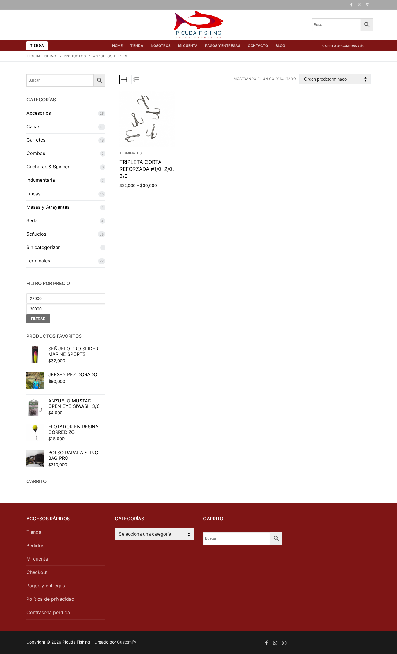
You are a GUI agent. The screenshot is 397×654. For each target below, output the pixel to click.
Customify (126, 641)
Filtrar (38, 319)
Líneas (33, 194)
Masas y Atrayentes (47, 207)
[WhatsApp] (359, 5)
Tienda (37, 45)
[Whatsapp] (275, 642)
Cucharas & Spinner (47, 166)
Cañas (33, 126)
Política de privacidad (50, 599)
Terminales (130, 153)
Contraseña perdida (48, 612)
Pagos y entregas (45, 585)
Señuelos (36, 234)
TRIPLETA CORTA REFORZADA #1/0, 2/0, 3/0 (146, 169)
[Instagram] (367, 5)
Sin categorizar (43, 247)
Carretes (35, 140)
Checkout (37, 572)
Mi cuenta (37, 559)
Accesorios (38, 113)
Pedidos (35, 545)
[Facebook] (351, 5)
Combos (35, 153)
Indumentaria (40, 180)
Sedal (32, 220)
